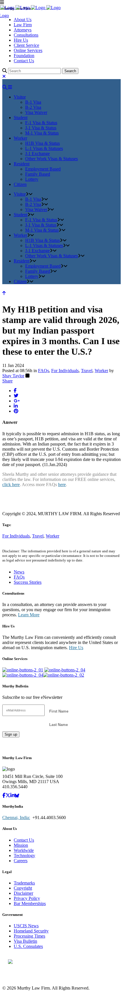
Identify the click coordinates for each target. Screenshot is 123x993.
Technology (24, 855)
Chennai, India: (16, 817)
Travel (86, 370)
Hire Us (21, 40)
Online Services (28, 50)
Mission (21, 845)
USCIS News (26, 925)
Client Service (26, 45)
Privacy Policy (27, 898)
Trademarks (24, 882)
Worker (101, 370)
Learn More (28, 614)
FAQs (43, 370)
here (62, 484)
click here (11, 484)
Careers (20, 860)
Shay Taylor (13, 375)
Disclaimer (23, 893)
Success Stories (27, 582)
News (19, 571)
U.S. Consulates (28, 946)
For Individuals (65, 370)
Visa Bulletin (25, 941)
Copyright (23, 888)
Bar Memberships (30, 903)
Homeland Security (31, 930)
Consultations (26, 35)
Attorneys (22, 29)
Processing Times (29, 936)
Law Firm (23, 24)
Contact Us (24, 60)
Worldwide (24, 850)
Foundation (24, 55)
